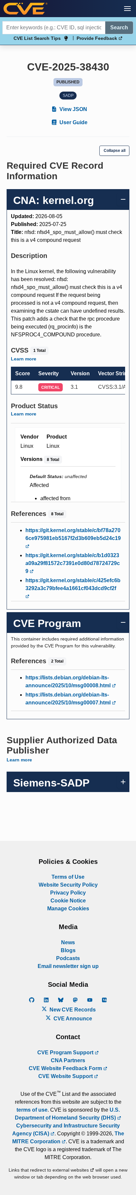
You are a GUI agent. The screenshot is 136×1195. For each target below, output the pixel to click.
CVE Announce (72, 1018)
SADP (68, 95)
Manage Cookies (68, 908)
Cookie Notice (68, 900)
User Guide (72, 122)
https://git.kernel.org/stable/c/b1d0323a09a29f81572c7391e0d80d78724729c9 (72, 563)
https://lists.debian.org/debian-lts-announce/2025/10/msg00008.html (68, 681)
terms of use (32, 1110)
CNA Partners (68, 1060)
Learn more (23, 358)
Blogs (68, 950)
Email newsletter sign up (68, 966)
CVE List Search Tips (37, 38)
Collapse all (114, 150)
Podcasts (68, 958)
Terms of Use (68, 877)
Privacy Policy (68, 893)
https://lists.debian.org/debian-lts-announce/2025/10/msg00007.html (68, 698)
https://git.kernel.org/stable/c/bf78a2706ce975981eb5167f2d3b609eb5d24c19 (73, 534)
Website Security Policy (68, 885)
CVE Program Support (66, 1052)
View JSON (72, 109)
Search (119, 27)
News (68, 942)
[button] (127, 8)
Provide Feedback (98, 38)
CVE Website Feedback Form (66, 1068)
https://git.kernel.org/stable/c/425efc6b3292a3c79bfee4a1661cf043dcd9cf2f (72, 584)
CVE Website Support (66, 1076)
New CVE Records (72, 1009)
